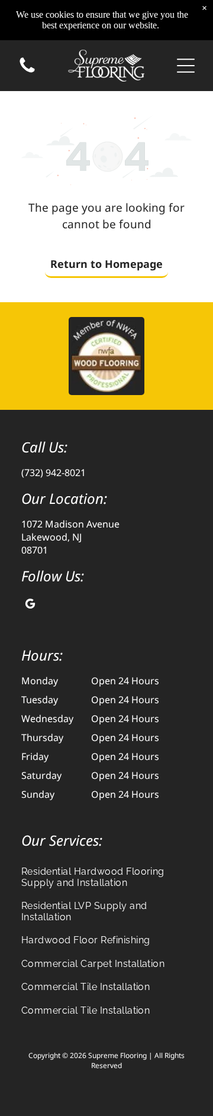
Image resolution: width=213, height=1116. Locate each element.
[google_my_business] (30, 605)
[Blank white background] (27, 71)
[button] (186, 66)
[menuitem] (106, 876)
